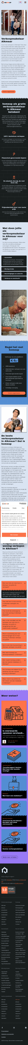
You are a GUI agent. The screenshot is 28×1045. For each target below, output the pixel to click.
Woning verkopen (20, 910)
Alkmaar (3, 905)
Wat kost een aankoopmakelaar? (20, 961)
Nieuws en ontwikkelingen (5, 935)
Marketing (18, 982)
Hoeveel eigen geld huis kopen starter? (20, 937)
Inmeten (17, 978)
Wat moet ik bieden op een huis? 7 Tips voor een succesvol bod (20, 953)
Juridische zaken (5, 955)
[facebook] (2, 1028)
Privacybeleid (4, 1031)
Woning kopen (19, 907)
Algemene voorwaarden (7, 1034)
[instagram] (14, 1028)
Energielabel (4, 961)
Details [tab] (14, 508)
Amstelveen (4, 912)
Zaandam (3, 924)
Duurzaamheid (5, 941)
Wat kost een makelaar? (18, 945)
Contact (17, 924)
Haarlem (3, 917)
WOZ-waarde (5, 938)
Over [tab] (23, 508)
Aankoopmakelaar (20, 912)
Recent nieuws (19, 928)
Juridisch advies (5, 980)
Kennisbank (18, 917)
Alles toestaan (14, 534)
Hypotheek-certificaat (4, 972)
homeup (17, 902)
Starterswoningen (6, 902)
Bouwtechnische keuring (5, 958)
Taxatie (3, 991)
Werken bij (18, 921)
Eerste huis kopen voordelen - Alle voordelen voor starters (19, 933)
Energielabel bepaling (18, 986)
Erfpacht (3, 948)
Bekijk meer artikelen (10, 857)
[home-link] (4, 870)
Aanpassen (13, 540)
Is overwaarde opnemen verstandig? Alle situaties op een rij (20, 941)
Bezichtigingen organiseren (19, 990)
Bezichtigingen (5, 978)
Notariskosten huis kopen (20, 957)
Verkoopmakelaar (20, 914)
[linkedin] (26, 1028)
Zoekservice (4, 975)
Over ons (17, 919)
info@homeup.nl (19, 883)
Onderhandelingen (6, 985)
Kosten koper (4, 943)
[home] (6, 2)
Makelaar (3, 932)
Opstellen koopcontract (18, 974)
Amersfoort (4, 910)
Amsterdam (4, 914)
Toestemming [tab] (5, 508)
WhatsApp (9, 879)
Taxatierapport (5, 950)
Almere (3, 907)
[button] (20, 2)
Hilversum (3, 919)
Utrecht (3, 921)
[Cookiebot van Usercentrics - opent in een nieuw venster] (19, 504)
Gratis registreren (8, 91)
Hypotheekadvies (5, 963)
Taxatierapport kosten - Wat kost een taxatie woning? (21, 949)
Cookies (3, 1037)
